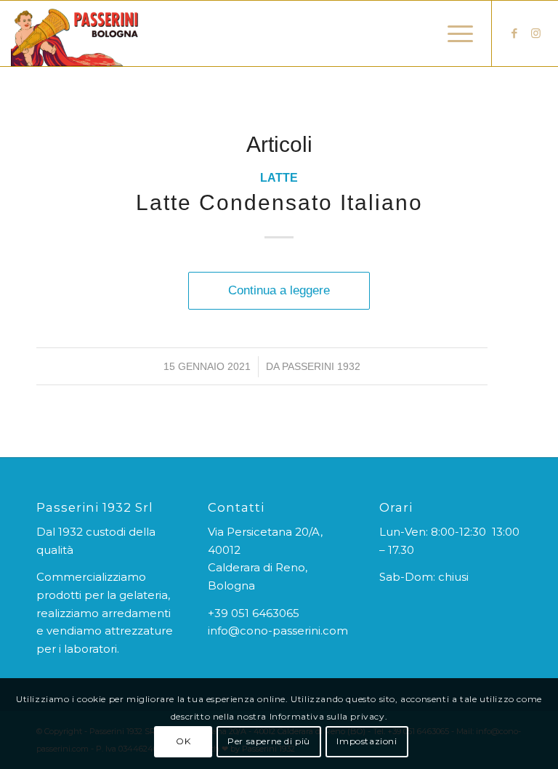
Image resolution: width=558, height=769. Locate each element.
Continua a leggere (279, 290)
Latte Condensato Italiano (279, 202)
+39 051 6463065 (253, 613)
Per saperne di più (268, 741)
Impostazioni (366, 741)
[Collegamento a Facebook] (514, 33)
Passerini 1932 (321, 366)
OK (183, 741)
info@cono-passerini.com (278, 630)
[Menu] (453, 33)
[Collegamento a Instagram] (536, 33)
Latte (279, 178)
